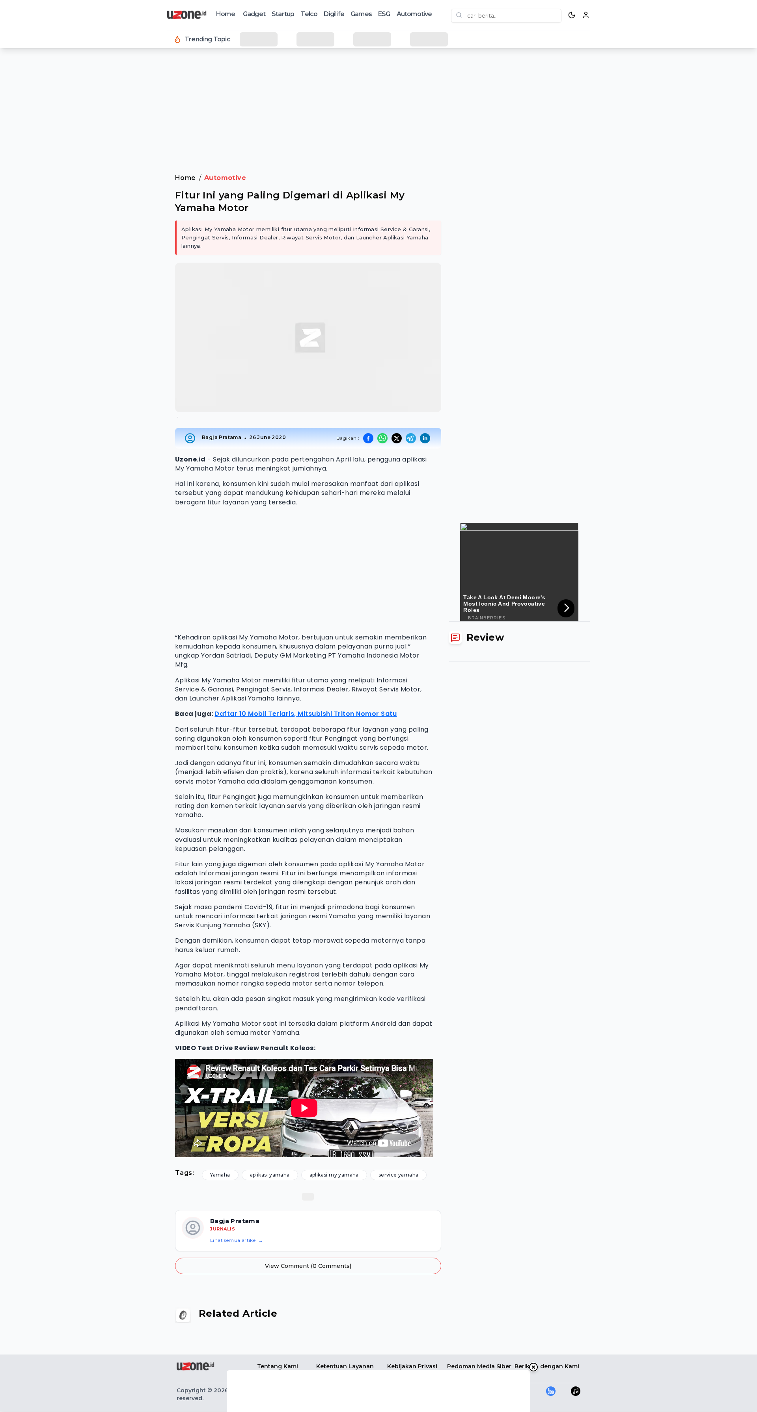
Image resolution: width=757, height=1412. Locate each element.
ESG (384, 14)
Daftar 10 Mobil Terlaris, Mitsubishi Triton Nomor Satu (305, 713)
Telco (308, 14)
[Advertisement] (37, 181)
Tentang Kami (277, 1366)
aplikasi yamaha (270, 1175)
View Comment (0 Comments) (308, 1265)
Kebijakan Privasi (412, 1366)
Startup (283, 14)
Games (361, 14)
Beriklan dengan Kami (547, 1366)
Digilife (334, 14)
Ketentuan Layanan (345, 1366)
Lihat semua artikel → (236, 1240)
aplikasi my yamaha (334, 1175)
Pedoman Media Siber (479, 1366)
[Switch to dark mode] (572, 15)
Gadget (254, 14)
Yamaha (220, 1175)
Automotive (414, 14)
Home (225, 14)
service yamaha (398, 1175)
